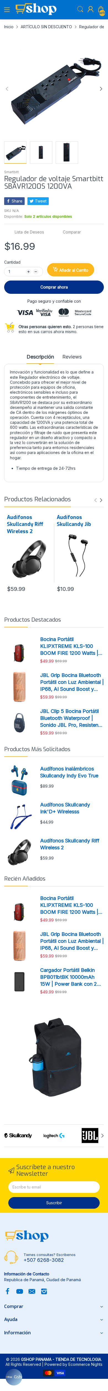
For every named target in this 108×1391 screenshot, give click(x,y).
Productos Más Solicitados (37, 749)
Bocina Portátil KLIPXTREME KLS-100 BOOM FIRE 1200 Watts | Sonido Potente (69, 646)
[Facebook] (7, 1292)
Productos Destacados (32, 620)
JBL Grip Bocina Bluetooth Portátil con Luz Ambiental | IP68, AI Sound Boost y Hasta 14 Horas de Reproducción (72, 682)
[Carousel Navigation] (98, 500)
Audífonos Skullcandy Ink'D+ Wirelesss (65, 808)
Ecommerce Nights (85, 1364)
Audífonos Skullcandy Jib (74, 521)
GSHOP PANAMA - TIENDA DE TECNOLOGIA (61, 1359)
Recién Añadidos (24, 879)
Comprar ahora (54, 287)
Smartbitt (11, 172)
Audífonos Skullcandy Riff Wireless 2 (25, 524)
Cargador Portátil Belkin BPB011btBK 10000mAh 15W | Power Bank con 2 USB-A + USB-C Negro (68, 977)
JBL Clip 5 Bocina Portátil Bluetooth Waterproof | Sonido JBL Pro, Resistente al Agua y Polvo (71, 718)
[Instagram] (44, 1292)
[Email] (32, 1292)
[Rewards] (14, 1377)
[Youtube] (19, 1292)
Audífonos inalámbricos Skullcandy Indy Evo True (69, 772)
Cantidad (12, 262)
